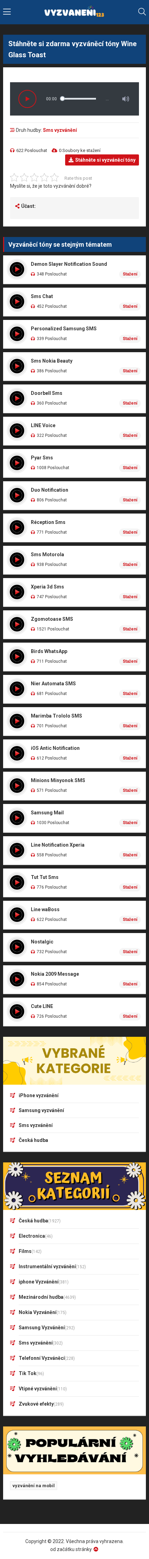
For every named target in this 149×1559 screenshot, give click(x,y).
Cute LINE (42, 1006)
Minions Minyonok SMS (58, 780)
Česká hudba (33, 1140)
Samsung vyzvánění (41, 1110)
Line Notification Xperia (58, 845)
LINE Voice (43, 425)
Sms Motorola (47, 554)
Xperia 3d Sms (47, 587)
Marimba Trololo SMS (56, 716)
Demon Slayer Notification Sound (69, 264)
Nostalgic (42, 941)
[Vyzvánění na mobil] (74, 12)
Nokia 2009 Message (55, 974)
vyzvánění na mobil (33, 1485)
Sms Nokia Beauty (51, 361)
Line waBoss (45, 909)
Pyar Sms (42, 457)
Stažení (130, 274)
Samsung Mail (47, 812)
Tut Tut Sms (45, 877)
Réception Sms (48, 522)
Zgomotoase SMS (52, 619)
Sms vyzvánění (60, 130)
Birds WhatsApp (49, 651)
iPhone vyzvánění (39, 1095)
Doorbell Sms (46, 393)
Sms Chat (42, 296)
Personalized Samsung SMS (64, 328)
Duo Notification (49, 490)
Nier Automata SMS (53, 683)
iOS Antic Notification (55, 748)
